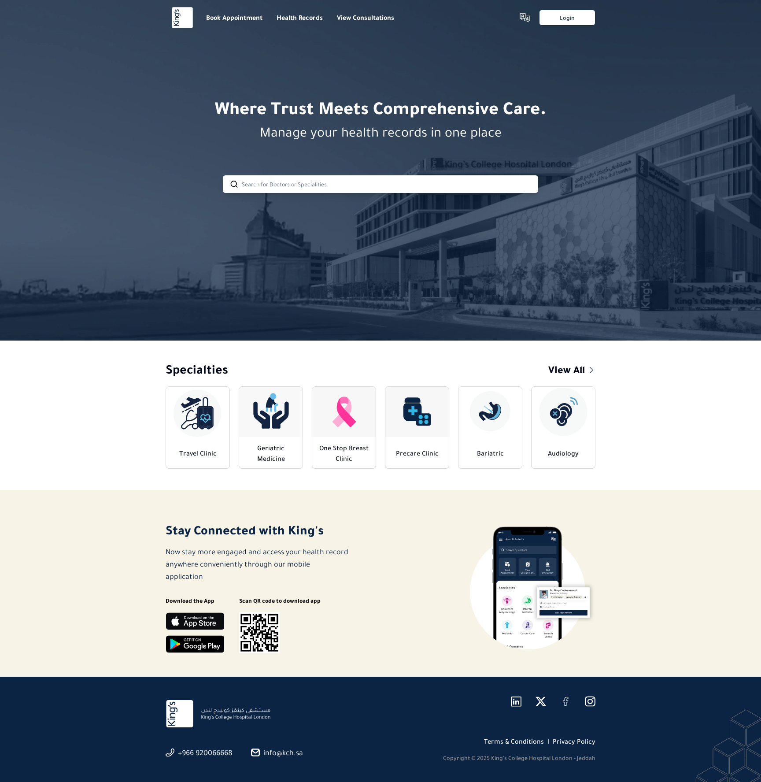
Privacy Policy (574, 741)
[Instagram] (590, 701)
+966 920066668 (205, 752)
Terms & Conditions (514, 741)
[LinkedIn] (516, 701)
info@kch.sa (283, 752)
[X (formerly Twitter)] (541, 701)
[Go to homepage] (182, 17)
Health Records (300, 17)
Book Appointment (234, 17)
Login (567, 18)
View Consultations (365, 17)
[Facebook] (565, 701)
